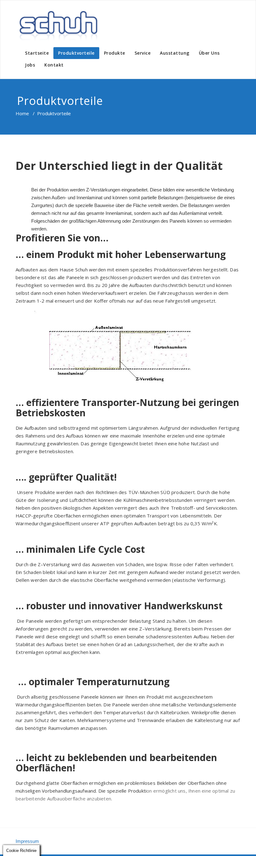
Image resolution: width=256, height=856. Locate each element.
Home (22, 113)
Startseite (37, 53)
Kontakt (54, 65)
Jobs (30, 65)
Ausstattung (175, 53)
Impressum (27, 841)
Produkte (114, 53)
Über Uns (209, 53)
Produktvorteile (76, 53)
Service (143, 53)
